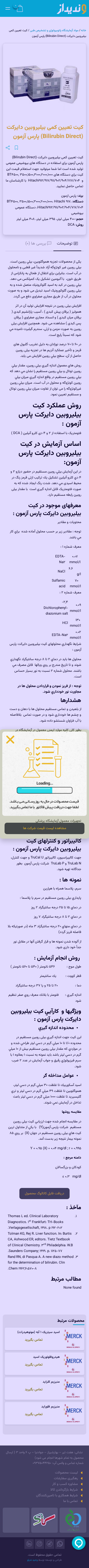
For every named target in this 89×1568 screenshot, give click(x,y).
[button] (10, 739)
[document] (44, 784)
